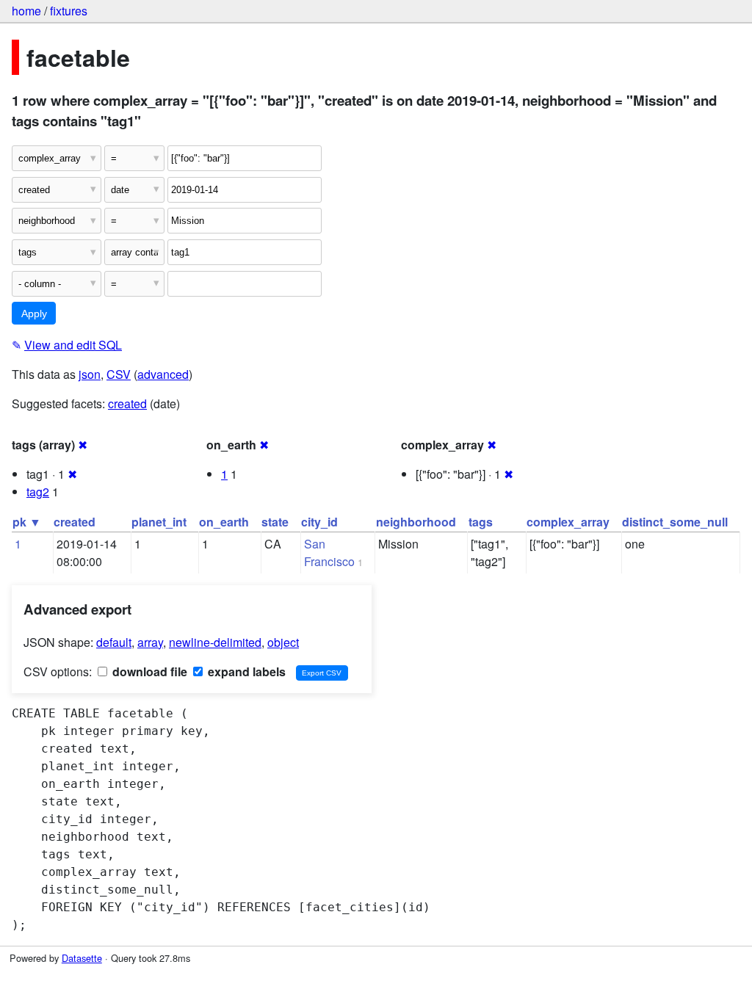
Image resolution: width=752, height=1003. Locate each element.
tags (481, 521)
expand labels (245, 671)
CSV (118, 374)
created (127, 403)
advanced (163, 374)
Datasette (82, 958)
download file (148, 671)
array (150, 642)
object (283, 642)
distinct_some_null (675, 521)
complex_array (568, 521)
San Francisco (329, 552)
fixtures (68, 10)
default (113, 642)
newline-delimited (215, 642)
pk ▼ (26, 521)
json (90, 374)
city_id (319, 521)
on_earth (224, 521)
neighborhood (416, 521)
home (26, 10)
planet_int (159, 521)
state (275, 521)
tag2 (37, 491)
